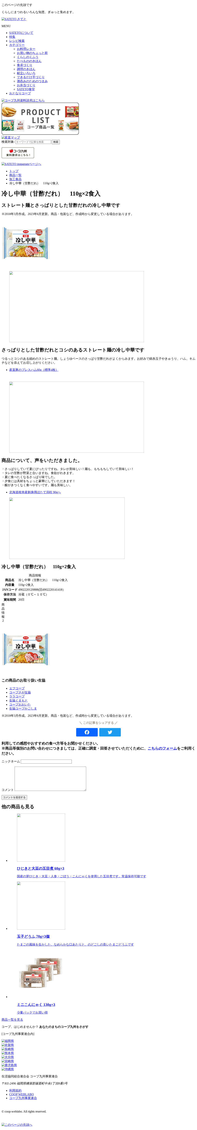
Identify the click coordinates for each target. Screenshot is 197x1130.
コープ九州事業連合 (23, 1098)
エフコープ (17, 688)
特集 (12, 36)
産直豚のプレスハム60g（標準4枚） (33, 369)
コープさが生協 (20, 692)
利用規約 (15, 1090)
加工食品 (15, 179)
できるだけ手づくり (31, 77)
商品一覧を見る (12, 1019)
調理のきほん (26, 69)
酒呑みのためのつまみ (32, 81)
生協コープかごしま (23, 708)
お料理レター (26, 49)
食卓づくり (24, 65)
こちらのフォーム (162, 748)
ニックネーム (11, 761)
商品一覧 (15, 175)
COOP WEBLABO (21, 1094)
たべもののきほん (29, 61)
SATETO (21, 32)
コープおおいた (20, 704)
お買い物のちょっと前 (32, 53)
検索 (55, 141)
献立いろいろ (26, 73)
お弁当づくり (26, 85)
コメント (8, 789)
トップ (13, 171)
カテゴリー (17, 44)
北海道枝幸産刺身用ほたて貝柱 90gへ (35, 492)
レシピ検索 (17, 40)
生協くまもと (18, 700)
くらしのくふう (27, 57)
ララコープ (17, 696)
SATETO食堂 (26, 89)
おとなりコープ (20, 93)
